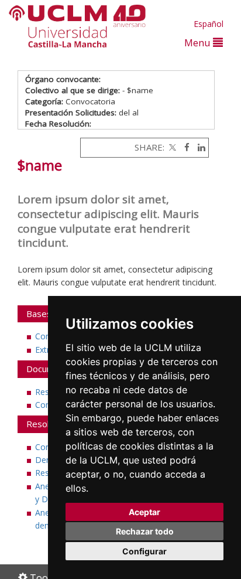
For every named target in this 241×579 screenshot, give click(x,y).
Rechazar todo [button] (145, 531)
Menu (198, 42)
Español (208, 23)
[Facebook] (184, 147)
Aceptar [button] (144, 512)
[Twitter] (171, 147)
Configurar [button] (144, 551)
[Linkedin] (198, 147)
